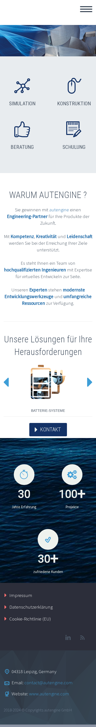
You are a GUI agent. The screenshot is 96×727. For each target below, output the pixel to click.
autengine (59, 210)
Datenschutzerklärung (31, 607)
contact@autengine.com (48, 682)
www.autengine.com (49, 694)
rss (82, 637)
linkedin (68, 637)
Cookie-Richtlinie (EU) (30, 619)
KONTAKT (50, 429)
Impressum (20, 595)
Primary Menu (86, 9)
